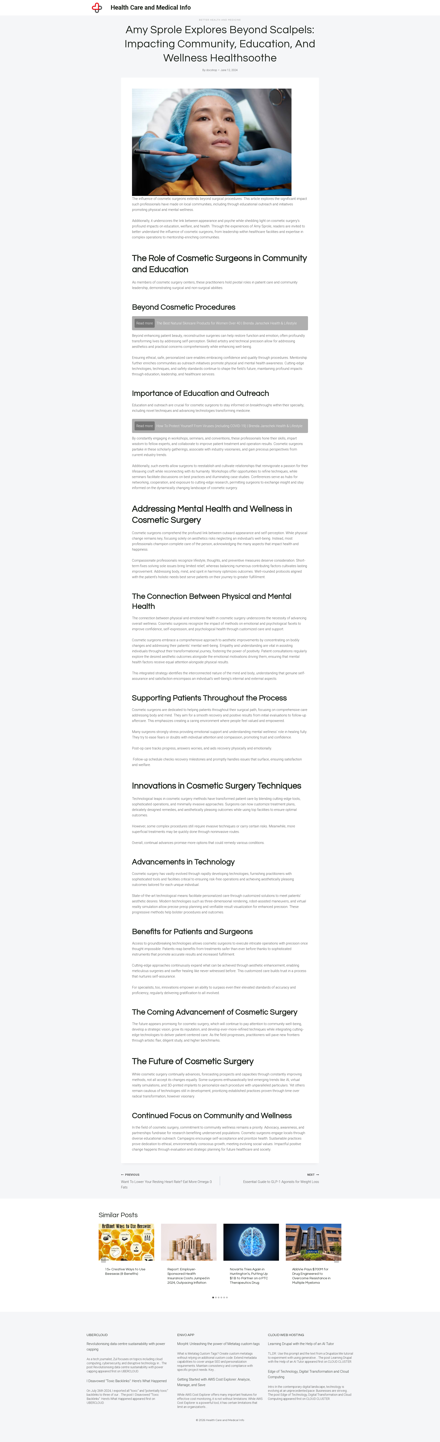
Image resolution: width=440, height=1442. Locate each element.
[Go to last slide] (103, 1259)
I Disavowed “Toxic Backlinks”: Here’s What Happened (127, 1381)
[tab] (213, 1297)
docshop (211, 70)
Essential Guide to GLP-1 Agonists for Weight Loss (281, 1178)
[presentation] (126, 1242)
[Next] (336, 1259)
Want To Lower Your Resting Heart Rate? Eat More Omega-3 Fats (166, 1181)
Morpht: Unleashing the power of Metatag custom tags (218, 1344)
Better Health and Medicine (220, 20)
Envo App (185, 1335)
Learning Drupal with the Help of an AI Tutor (301, 1344)
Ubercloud (97, 1335)
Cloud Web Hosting (286, 1335)
